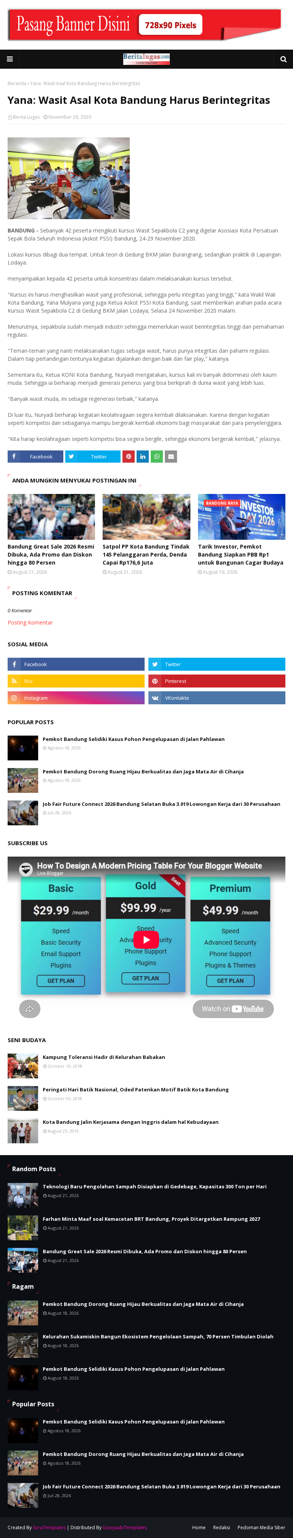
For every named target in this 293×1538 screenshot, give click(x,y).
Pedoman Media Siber (261, 1527)
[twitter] (216, 664)
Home (199, 1527)
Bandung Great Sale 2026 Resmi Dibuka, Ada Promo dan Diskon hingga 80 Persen (51, 554)
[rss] (76, 681)
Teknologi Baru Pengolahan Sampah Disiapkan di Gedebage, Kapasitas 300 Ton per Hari (155, 1186)
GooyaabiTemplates (125, 1527)
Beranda (17, 83)
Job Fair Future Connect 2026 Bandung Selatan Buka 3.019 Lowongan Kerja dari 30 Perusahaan (161, 803)
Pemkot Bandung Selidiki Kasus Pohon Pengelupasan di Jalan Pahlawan (134, 739)
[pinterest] (216, 681)
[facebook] (76, 664)
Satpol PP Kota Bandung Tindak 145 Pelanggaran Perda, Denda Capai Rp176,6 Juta (146, 554)
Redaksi (221, 1527)
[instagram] (76, 697)
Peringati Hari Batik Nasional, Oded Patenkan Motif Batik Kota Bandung (136, 1089)
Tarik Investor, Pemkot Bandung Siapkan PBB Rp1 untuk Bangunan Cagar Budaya (240, 554)
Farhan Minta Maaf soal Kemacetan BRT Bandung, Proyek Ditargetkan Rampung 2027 (151, 1218)
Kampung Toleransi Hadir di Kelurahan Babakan (104, 1057)
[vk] (216, 697)
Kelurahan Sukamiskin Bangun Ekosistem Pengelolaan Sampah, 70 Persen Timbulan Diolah (158, 1336)
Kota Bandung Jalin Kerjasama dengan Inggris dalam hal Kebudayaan (131, 1121)
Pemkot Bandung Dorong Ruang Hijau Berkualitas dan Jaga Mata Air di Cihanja (143, 771)
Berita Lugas (26, 117)
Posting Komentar (30, 622)
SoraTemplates (49, 1527)
